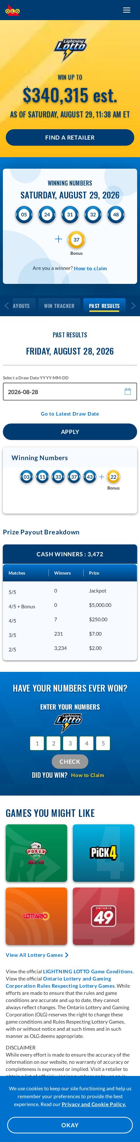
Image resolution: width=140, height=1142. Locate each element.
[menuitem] (59, 305)
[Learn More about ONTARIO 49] (103, 916)
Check (70, 761)
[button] (128, 391)
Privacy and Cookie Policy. (94, 1104)
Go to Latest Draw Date (70, 414)
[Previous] (6, 305)
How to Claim (87, 775)
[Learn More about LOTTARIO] (36, 916)
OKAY (69, 1125)
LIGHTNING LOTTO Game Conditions (88, 971)
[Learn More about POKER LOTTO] (36, 853)
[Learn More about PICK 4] (103, 853)
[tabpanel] (70, 602)
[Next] (133, 305)
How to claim (91, 268)
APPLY (70, 431)
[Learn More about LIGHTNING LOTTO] (70, 49)
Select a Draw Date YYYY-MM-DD (36, 377)
